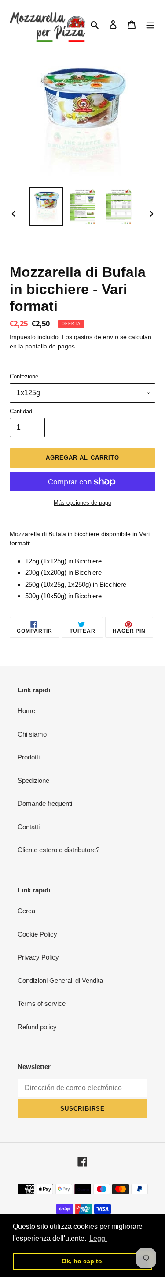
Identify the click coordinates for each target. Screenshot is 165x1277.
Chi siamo (32, 734)
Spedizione (33, 780)
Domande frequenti (45, 803)
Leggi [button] (98, 1238)
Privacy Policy (38, 957)
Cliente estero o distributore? (58, 850)
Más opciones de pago (82, 502)
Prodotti (29, 757)
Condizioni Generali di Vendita (60, 980)
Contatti (29, 827)
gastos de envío (96, 336)
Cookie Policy (37, 934)
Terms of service (42, 1003)
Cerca (26, 910)
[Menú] (150, 24)
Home (26, 710)
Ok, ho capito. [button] (83, 1261)
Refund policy (37, 1027)
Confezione (24, 376)
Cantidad (21, 411)
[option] (47, 206)
